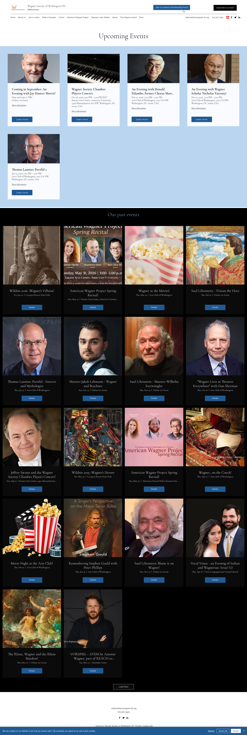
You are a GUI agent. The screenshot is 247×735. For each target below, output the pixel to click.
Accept (236, 731)
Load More (123, 687)
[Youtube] (227, 17)
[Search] (184, 11)
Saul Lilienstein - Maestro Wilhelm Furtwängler (154, 383)
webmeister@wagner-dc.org (197, 17)
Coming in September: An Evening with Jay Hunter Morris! (34, 91)
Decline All (223, 731)
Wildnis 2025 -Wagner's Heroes (93, 472)
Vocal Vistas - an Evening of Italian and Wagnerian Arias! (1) (215, 565)
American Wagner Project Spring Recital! (93, 293)
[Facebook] (231, 17)
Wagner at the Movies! (154, 291)
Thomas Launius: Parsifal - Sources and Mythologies (32, 383)
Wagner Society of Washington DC (46, 6)
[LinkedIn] (239, 17)
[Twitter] (235, 17)
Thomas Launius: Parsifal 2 (29, 169)
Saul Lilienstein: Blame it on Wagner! (154, 565)
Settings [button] (211, 731)
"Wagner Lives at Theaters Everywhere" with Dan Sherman (215, 383)
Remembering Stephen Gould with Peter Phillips (93, 565)
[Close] (243, 731)
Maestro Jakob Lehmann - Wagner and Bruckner (93, 383)
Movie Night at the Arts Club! (32, 563)
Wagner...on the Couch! (215, 472)
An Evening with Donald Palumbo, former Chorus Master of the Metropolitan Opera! (153, 91)
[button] (78, 17)
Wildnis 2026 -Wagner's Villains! (32, 291)
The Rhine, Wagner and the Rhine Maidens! (32, 656)
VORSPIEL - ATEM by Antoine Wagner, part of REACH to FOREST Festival (93, 656)
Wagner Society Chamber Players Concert (88, 91)
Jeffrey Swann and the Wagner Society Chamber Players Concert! (32, 474)
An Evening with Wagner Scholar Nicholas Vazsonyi (208, 91)
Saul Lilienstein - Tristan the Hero (215, 291)
